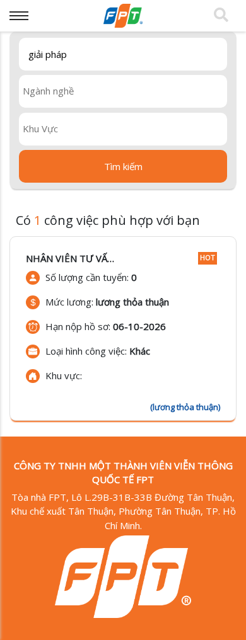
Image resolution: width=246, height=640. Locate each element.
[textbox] (126, 91)
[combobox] (123, 91)
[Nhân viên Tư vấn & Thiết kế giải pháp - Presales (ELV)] (123, 328)
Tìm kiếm (123, 166)
